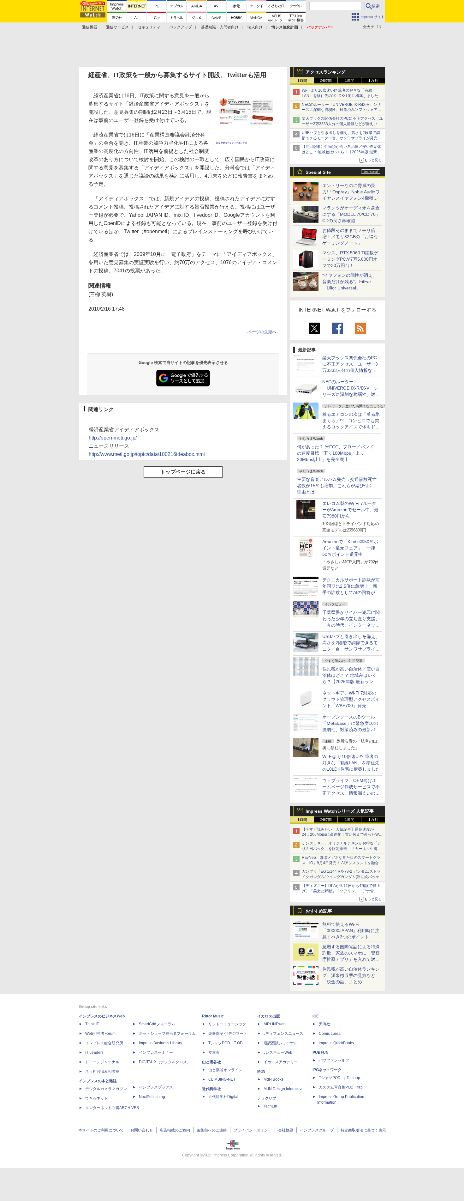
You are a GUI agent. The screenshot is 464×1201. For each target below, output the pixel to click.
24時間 (326, 80)
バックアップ (180, 27)
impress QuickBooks (336, 1043)
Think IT (92, 1024)
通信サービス (117, 27)
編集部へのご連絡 (212, 1130)
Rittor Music (213, 1016)
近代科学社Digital (223, 1097)
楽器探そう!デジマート (227, 1033)
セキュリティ (149, 27)
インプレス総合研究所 (104, 1043)
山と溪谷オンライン (225, 1070)
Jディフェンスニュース (283, 1033)
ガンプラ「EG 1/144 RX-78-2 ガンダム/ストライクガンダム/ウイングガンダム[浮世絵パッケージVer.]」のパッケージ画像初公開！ (342, 876)
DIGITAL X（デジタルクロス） (165, 1062)
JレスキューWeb (278, 1052)
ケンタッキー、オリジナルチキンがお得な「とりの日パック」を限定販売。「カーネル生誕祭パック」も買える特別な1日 (341, 848)
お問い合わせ (141, 1130)
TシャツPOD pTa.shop (339, 1078)
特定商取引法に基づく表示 (363, 1130)
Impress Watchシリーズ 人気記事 (340, 811)
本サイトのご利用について (101, 1130)
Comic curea (330, 1033)
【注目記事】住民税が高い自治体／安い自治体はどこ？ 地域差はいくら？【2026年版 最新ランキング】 (341, 152)
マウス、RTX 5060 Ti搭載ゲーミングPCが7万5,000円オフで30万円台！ (350, 259)
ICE (315, 1016)
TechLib (270, 1106)
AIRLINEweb (275, 1024)
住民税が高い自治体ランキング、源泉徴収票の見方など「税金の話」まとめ (351, 975)
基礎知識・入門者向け (220, 27)
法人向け (255, 27)
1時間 (302, 80)
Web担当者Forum (100, 1033)
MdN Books (273, 1079)
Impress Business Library (160, 1043)
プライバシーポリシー (252, 1130)
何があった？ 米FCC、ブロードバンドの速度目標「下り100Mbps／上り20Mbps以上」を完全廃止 (335, 453)
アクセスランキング (325, 72)
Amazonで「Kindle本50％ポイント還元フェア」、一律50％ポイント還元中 (350, 548)
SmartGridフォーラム (157, 1024)
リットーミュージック (227, 1024)
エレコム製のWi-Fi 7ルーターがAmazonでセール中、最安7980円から (350, 510)
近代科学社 (211, 1089)
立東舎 (214, 1052)
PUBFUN (320, 1052)
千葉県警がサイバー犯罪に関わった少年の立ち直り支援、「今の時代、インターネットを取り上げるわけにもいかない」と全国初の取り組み (351, 625)
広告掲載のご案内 (175, 1130)
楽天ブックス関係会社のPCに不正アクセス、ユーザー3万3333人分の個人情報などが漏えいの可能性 (342, 123)
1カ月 (373, 80)
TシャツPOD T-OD (225, 1043)
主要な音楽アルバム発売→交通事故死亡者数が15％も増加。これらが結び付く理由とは (337, 485)
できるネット (96, 1098)
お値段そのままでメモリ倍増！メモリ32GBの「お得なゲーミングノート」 (350, 237)
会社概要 (285, 1130)
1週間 (349, 80)
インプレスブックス (156, 1087)
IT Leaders (94, 1052)
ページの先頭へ (262, 332)
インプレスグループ (317, 1130)
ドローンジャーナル (102, 1062)
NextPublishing (152, 1097)
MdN (261, 1071)
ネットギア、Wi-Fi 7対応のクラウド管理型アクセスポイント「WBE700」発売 (351, 699)
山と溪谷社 (211, 1062)
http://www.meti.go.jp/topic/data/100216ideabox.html (147, 454)
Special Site (318, 172)
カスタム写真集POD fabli (342, 1087)
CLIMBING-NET (221, 1079)
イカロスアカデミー (281, 1062)
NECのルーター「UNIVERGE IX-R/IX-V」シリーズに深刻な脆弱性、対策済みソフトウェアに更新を (341, 110)
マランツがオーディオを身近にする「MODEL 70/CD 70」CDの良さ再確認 (351, 214)
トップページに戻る (183, 472)
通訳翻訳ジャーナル (281, 1043)
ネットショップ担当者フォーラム (167, 1033)
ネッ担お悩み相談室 (102, 1071)
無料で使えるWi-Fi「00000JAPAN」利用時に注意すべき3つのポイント (350, 930)
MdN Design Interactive (284, 1089)
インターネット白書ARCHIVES (112, 1108)
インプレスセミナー (156, 1052)
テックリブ (266, 1098)
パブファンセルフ (334, 1060)
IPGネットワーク (327, 1070)
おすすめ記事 (319, 910)
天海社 (324, 1024)
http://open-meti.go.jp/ (113, 437)
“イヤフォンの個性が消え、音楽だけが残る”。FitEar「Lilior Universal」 (349, 281)
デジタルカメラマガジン (106, 1089)
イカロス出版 (268, 1016)
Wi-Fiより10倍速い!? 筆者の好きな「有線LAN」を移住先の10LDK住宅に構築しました (351, 763)
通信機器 (89, 27)
